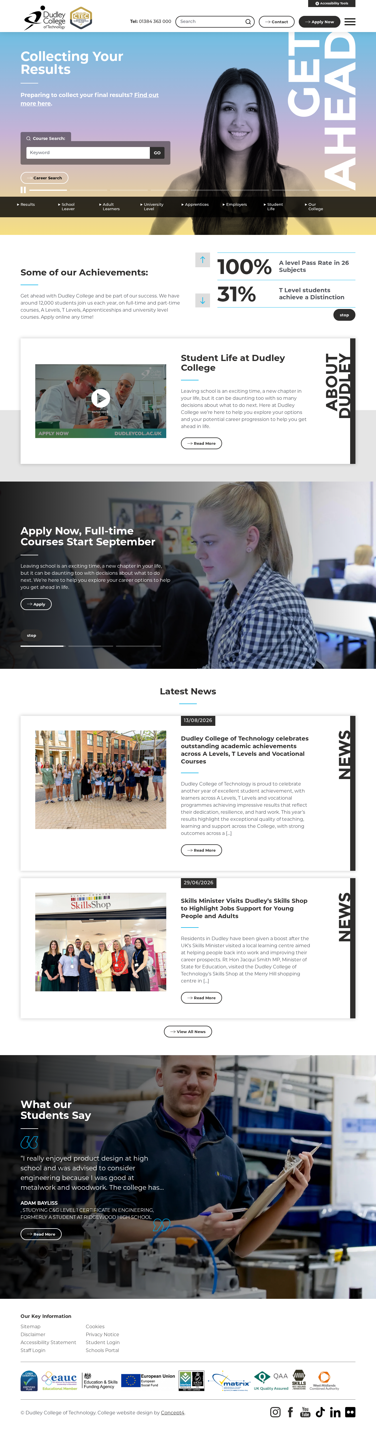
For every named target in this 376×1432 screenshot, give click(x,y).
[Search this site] (249, 22)
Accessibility (334, 3)
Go (157, 153)
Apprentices (197, 205)
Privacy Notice (102, 1334)
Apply (323, 21)
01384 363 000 (150, 21)
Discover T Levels (67, 530)
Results (28, 205)
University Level (153, 207)
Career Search (47, 178)
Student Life (275, 207)
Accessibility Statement (48, 1342)
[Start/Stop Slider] (23, 190)
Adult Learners (111, 207)
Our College (315, 207)
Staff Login (33, 1350)
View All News (191, 1031)
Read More (205, 443)
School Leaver (68, 207)
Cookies (95, 1326)
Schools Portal (102, 1350)
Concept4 (172, 1413)
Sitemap (31, 1326)
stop (341, 315)
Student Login (103, 1342)
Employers (236, 205)
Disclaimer (33, 1334)
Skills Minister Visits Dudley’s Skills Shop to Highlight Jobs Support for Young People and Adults (244, 908)
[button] (349, 21)
